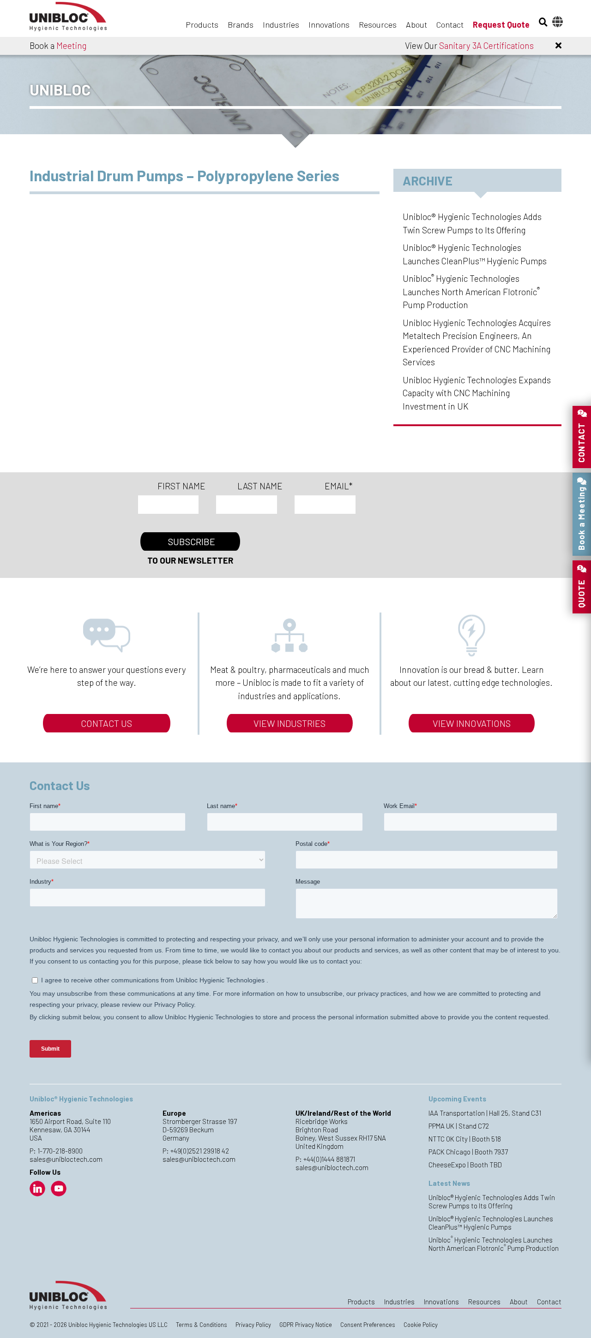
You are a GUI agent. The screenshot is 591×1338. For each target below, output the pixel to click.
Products (202, 24)
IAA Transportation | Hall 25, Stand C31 (484, 1113)
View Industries (289, 723)
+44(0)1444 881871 (329, 1159)
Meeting (71, 45)
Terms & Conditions (201, 1324)
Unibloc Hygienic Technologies (76, 19)
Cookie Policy (421, 1324)
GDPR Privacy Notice (305, 1324)
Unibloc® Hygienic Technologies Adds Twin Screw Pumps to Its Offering (491, 1201)
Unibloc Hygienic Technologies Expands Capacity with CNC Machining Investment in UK (477, 393)
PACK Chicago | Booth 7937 (468, 1152)
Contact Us (106, 723)
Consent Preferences (367, 1324)
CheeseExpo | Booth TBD (465, 1164)
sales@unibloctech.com (66, 1159)
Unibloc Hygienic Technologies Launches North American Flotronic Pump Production (471, 291)
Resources (378, 24)
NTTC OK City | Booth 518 (464, 1139)
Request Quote (501, 24)
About (416, 24)
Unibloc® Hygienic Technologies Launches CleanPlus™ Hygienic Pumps (490, 1222)
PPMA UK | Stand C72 (458, 1126)
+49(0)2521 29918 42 (199, 1151)
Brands (240, 24)
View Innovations (472, 723)
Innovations (329, 24)
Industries (281, 24)
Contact (450, 24)
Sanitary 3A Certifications (486, 45)
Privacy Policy (253, 1324)
